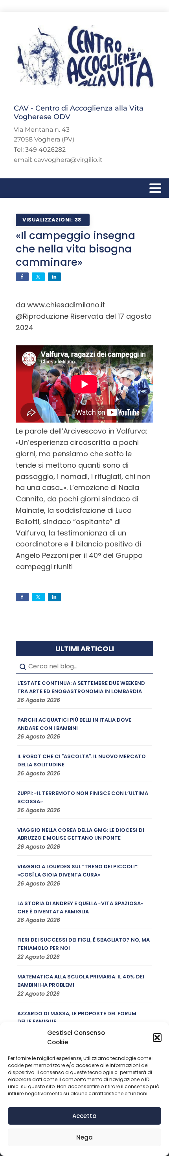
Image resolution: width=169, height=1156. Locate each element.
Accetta (84, 1116)
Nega (84, 1137)
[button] (157, 1038)
